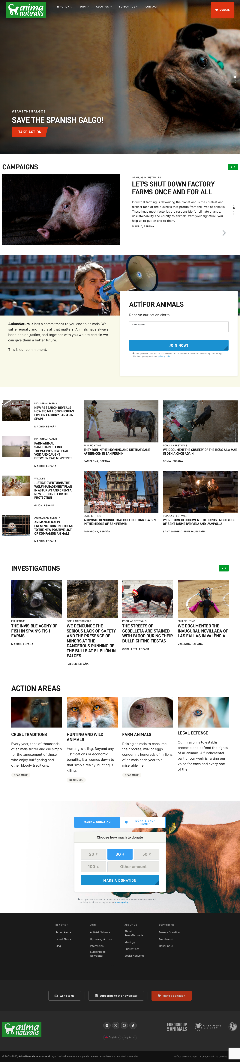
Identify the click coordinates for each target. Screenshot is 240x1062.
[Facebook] (106, 1025)
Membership (166, 939)
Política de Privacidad (185, 1056)
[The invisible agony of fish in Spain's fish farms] (36, 599)
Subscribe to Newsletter (98, 953)
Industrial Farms (45, 403)
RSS (235, 1056)
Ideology (129, 942)
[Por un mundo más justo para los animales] (26, 10)
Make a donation (97, 822)
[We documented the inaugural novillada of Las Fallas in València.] (203, 599)
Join (83, 6)
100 (93, 866)
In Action (63, 6)
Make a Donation (169, 932)
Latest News (63, 939)
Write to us (67, 995)
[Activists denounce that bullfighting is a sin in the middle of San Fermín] (121, 492)
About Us (102, 6)
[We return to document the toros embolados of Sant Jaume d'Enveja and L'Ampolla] (200, 492)
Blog (58, 945)
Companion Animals (47, 518)
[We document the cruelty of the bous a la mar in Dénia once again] (200, 421)
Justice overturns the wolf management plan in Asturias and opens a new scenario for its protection (53, 490)
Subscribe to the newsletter (119, 995)
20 (93, 854)
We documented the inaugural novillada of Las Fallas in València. (203, 631)
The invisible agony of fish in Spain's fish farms (34, 631)
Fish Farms (18, 621)
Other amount (133, 866)
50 (146, 854)
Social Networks (134, 955)
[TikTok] (132, 1025)
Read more (21, 775)
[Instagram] (124, 1025)
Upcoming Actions (101, 939)
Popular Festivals (175, 445)
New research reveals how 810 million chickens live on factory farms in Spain (54, 413)
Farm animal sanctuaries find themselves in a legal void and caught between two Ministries (53, 451)
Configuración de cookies (213, 1056)
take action (30, 132)
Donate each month (145, 822)
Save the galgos (159, 184)
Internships (97, 945)
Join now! (179, 345)
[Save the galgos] (61, 201)
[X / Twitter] (115, 1025)
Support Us (127, 6)
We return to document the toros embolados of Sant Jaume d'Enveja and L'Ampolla (199, 521)
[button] (235, 71)
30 (120, 854)
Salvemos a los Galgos (147, 177)
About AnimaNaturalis (133, 933)
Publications (131, 948)
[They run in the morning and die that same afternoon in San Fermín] (121, 421)
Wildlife (39, 478)
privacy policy (165, 356)
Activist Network (100, 932)
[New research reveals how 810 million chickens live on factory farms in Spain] (16, 410)
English (114, 1037)
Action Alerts (63, 932)
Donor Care (166, 945)
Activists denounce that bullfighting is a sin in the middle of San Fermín (120, 521)
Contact (152, 6)
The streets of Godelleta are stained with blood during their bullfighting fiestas (147, 633)
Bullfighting (92, 445)
